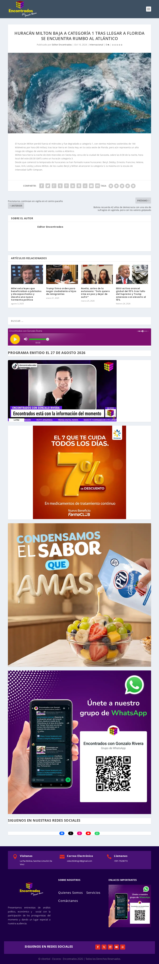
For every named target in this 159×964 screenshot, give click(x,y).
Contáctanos (68, 901)
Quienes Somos (70, 892)
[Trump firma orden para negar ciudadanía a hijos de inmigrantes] (62, 274)
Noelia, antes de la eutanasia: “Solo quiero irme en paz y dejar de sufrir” (95, 293)
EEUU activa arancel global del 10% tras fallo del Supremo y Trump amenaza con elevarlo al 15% (131, 294)
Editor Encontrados (62, 44)
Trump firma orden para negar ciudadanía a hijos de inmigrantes (61, 291)
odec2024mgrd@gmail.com (79, 861)
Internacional (96, 44)
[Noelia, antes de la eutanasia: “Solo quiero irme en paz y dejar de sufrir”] (97, 274)
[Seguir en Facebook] (97, 947)
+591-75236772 (121, 861)
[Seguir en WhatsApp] (122, 947)
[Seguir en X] (104, 947)
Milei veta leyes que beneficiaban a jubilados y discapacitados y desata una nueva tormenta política (26, 294)
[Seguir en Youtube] (116, 947)
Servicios (93, 892)
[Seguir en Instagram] (110, 947)
